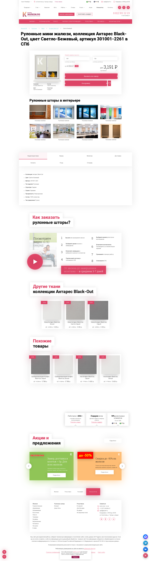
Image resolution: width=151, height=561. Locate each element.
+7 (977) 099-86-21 (125, 15)
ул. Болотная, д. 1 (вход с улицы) (44, 1)
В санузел (80, 506)
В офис (35, 528)
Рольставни (68, 491)
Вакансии (46, 7)
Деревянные (36, 508)
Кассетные (36, 512)
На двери (79, 510)
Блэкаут (56, 506)
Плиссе (35, 514)
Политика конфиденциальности (55, 552)
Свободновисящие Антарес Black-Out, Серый (40, 377)
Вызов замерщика (66, 14)
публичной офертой (89, 548)
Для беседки (80, 508)
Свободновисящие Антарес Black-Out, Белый (64, 377)
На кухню (35, 526)
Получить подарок (96, 422)
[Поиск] (119, 7)
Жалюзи (56, 491)
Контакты (110, 7)
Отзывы (73, 7)
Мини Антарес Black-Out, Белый (52, 323)
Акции (90, 7)
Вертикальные (37, 521)
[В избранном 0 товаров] (123, 7)
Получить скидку (84, 14)
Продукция (27, 7)
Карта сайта (101, 552)
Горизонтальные (37, 506)
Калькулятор (100, 7)
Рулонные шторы (59, 503)
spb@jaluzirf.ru (107, 1)
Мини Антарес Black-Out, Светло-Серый (75, 323)
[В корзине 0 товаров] (128, 7)
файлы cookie (76, 551)
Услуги (81, 7)
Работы (63, 7)
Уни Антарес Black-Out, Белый (110, 377)
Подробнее (56, 472)
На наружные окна (82, 512)
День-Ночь (57, 508)
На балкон (36, 523)
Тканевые (35, 517)
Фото (55, 7)
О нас (37, 7)
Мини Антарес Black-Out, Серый (99, 323)
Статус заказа (58, 1)
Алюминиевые (37, 510)
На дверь (35, 519)
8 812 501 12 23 (121, 13)
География (80, 491)
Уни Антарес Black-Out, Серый (87, 377)
